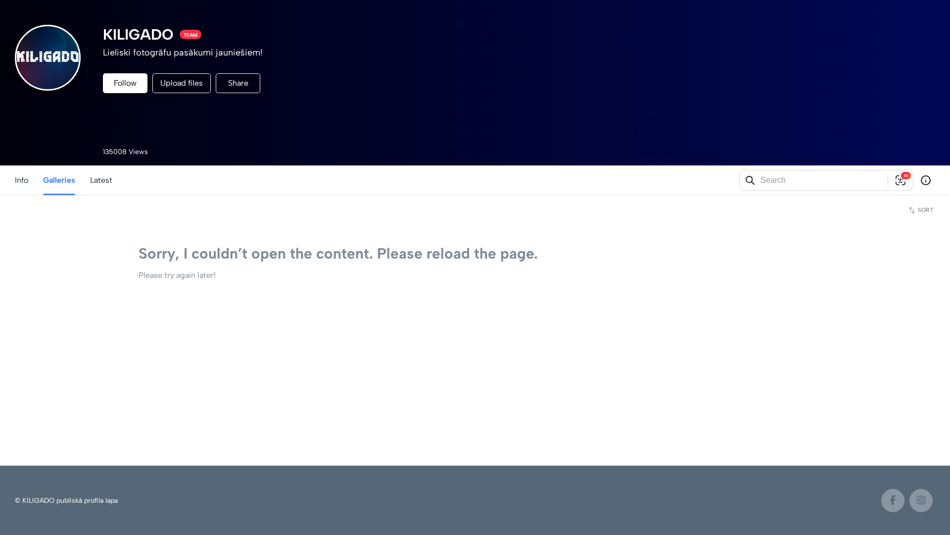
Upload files (181, 83)
